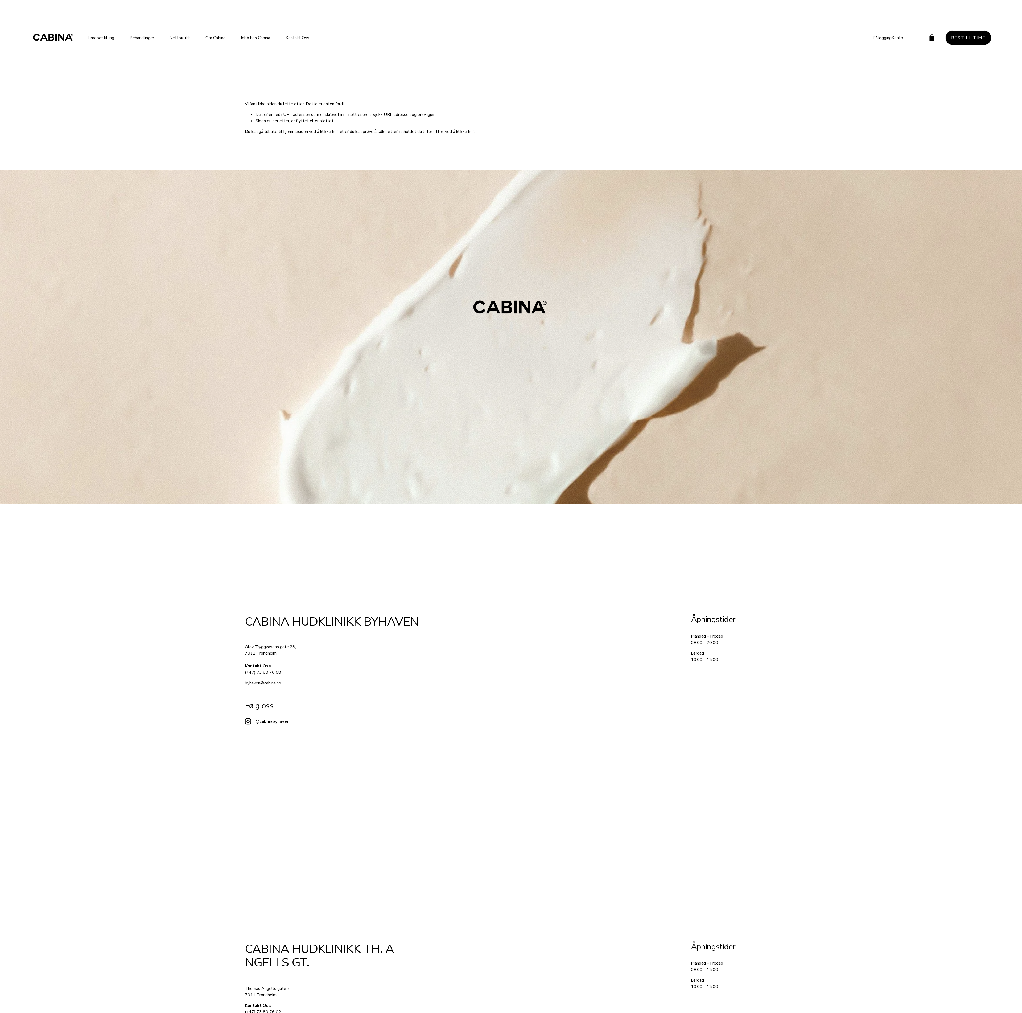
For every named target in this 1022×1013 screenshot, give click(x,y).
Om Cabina (215, 38)
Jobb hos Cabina (255, 38)
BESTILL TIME (968, 38)
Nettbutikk (179, 38)
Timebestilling (100, 38)
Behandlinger (142, 38)
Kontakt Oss (297, 38)
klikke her (329, 131)
